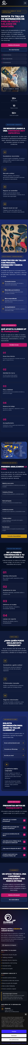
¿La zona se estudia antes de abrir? (11, 834)
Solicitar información (14, 45)
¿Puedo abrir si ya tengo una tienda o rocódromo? (11, 827)
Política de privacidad (16, 1043)
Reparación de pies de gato (9, 954)
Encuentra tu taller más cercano (10, 980)
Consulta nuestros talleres (9, 977)
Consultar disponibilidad (14, 536)
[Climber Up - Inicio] (4, 3)
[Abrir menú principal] (25, 3)
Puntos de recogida (7, 968)
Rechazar (14, 1035)
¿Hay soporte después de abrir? (12, 848)
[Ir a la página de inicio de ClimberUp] (9, 919)
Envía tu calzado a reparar (9, 988)
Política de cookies (6, 1043)
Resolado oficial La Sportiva (9, 960)
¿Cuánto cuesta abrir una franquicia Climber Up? (10, 854)
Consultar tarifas (6, 965)
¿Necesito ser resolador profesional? (10, 820)
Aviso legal (24, 1043)
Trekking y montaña (7, 957)
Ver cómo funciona (14, 49)
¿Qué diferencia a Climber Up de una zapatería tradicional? (12, 841)
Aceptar (14, 1031)
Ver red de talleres (14, 899)
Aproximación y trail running (9, 963)
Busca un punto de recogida (9, 983)
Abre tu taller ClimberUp (8, 986)
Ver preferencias (14, 1039)
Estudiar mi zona (14, 345)
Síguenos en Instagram (10, 945)
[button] (26, 1014)
